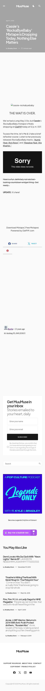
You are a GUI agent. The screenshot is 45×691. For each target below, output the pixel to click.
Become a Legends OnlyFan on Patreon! (22, 520)
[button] (4, 6)
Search (40, 463)
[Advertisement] (22, 76)
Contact (37, 663)
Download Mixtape (15, 227)
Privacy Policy (29, 667)
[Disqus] (22, 288)
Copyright (15, 667)
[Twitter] (19, 672)
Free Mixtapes (32, 227)
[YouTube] (30, 672)
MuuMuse (22, 6)
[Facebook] (14, 672)
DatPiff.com (28, 230)
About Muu (27, 663)
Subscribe (22, 437)
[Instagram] (25, 672)
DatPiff (18, 126)
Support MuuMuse (12, 663)
